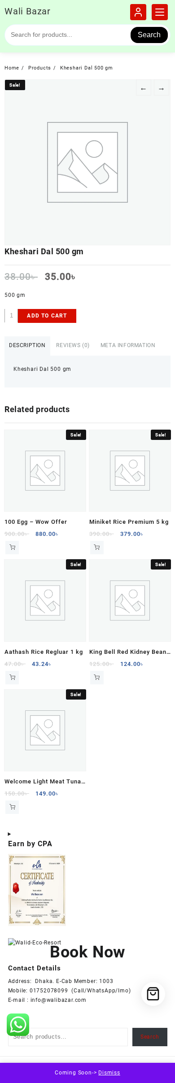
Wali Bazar (27, 11)
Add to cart (47, 316)
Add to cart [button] (12, 547)
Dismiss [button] (109, 1073)
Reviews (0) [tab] (73, 345)
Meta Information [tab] (128, 345)
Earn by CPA (30, 843)
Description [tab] (27, 345)
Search (149, 35)
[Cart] (153, 994)
